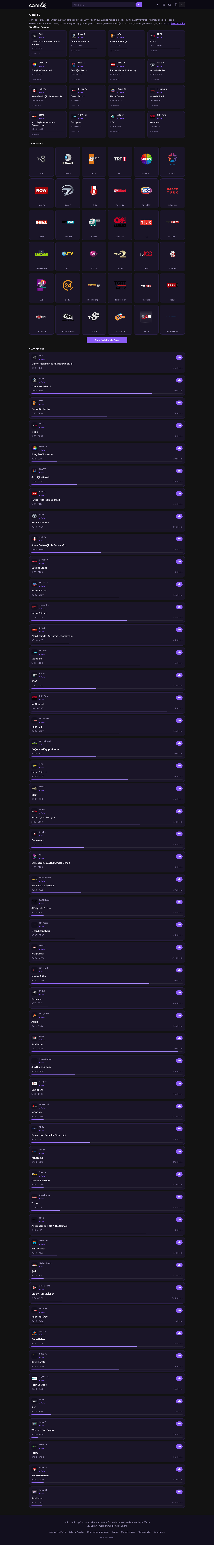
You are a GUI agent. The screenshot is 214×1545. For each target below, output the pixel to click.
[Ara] (139, 4)
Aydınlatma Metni (57, 1532)
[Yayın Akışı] (176, 4)
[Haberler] (170, 4)
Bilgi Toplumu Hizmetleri (98, 1532)
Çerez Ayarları (144, 1532)
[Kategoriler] (163, 4)
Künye (115, 1532)
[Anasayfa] (157, 4)
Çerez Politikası (128, 1532)
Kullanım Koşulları (76, 1532)
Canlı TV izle (159, 1532)
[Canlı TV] (37, 4)
